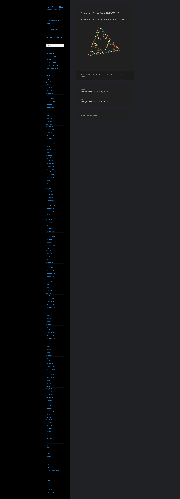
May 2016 (49, 422)
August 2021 (49, 248)
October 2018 (50, 341)
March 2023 (49, 194)
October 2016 (50, 408)
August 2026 (49, 79)
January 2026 (50, 99)
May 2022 (49, 222)
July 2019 (48, 318)
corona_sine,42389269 (52, 65)
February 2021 (50, 265)
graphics (116, 75)
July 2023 (48, 183)
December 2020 (50, 270)
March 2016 (49, 428)
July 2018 (48, 349)
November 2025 (50, 104)
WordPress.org (50, 492)
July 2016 (48, 417)
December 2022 (50, 203)
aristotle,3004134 (51, 57)
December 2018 (50, 335)
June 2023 (49, 186)
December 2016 (50, 403)
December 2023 (50, 169)
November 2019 (50, 307)
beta (47, 447)
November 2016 (50, 406)
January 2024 (50, 166)
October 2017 (50, 375)
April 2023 (49, 191)
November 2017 (50, 372)
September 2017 (50, 377)
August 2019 (49, 315)
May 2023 (49, 189)
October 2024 (50, 141)
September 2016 (50, 411)
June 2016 (49, 420)
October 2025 (50, 107)
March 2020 (49, 296)
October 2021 (50, 242)
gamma (48, 456)
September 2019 (50, 313)
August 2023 (49, 180)
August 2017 (49, 380)
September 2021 (50, 245)
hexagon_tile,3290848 (52, 59)
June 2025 (49, 118)
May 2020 (49, 290)
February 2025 (50, 130)
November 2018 (50, 338)
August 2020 (49, 282)
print (120, 75)
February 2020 (50, 299)
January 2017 (50, 400)
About (48, 23)
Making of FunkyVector (52, 20)
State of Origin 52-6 (51, 29)
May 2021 (49, 256)
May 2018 (49, 355)
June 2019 (49, 321)
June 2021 (49, 253)
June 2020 (49, 287)
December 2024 (50, 135)
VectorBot (95, 75)
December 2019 (50, 304)
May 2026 (49, 87)
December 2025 (50, 101)
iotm (47, 464)
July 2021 (48, 251)
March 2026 (49, 93)
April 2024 (49, 158)
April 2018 (49, 358)
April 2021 (49, 259)
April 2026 (49, 90)
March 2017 (49, 394)
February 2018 (50, 363)
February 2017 (50, 397)
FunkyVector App (51, 17)
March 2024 (49, 160)
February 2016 (50, 431)
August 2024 (49, 146)
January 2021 (50, 268)
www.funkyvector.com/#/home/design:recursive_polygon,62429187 (102, 19)
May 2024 (49, 155)
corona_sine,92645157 (52, 62)
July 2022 (48, 217)
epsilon (48, 453)
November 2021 (50, 239)
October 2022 (50, 208)
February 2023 (50, 197)
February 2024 (50, 163)
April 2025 (49, 124)
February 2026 (50, 96)
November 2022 (50, 206)
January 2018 (50, 366)
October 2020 (50, 276)
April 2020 (49, 293)
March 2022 (49, 228)
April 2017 (49, 392)
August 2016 (49, 414)
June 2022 (49, 220)
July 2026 (48, 82)
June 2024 (49, 152)
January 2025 (50, 132)
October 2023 (50, 175)
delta (47, 450)
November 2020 (50, 273)
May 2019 (49, 324)
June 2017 (49, 386)
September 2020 (50, 279)
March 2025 (49, 127)
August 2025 (49, 113)
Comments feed (50, 489)
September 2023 (50, 177)
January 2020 (50, 301)
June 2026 (49, 84)
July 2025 (48, 115)
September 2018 (50, 344)
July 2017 (48, 383)
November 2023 (50, 172)
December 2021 (50, 237)
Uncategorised (50, 473)
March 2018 (49, 361)
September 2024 (50, 144)
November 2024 (50, 138)
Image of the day (51, 459)
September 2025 (50, 110)
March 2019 (49, 330)
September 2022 (50, 211)
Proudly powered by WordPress (90, 115)
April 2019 (49, 327)
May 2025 (49, 121)
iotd (47, 462)
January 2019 (50, 332)
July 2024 (48, 149)
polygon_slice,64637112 (52, 68)
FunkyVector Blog (54, 7)
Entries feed (49, 487)
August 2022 (49, 214)
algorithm (110, 75)
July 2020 (48, 284)
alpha (48, 445)
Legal (48, 26)
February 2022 (50, 231)
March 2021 (49, 262)
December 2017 (50, 369)
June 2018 (49, 352)
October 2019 (50, 310)
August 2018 (49, 346)
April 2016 (49, 425)
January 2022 (50, 234)
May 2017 (49, 389)
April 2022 (49, 225)
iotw (47, 467)
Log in (48, 484)
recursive (83, 76)
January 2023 (50, 200)
